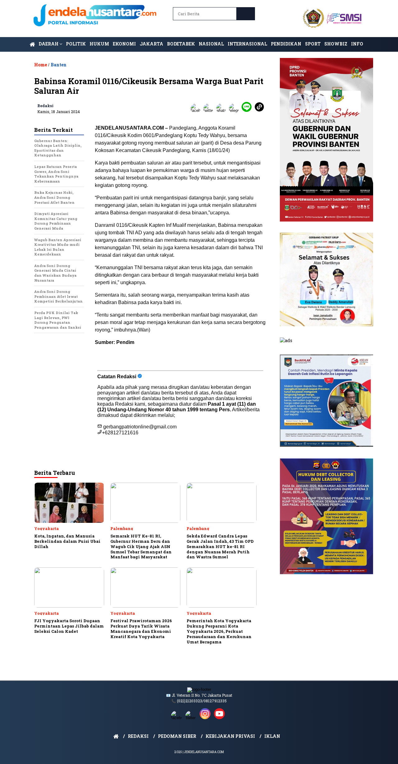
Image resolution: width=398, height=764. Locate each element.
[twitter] (191, 717)
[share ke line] (248, 110)
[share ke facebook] (197, 110)
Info (357, 44)
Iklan (272, 736)
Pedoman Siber (177, 736)
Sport (313, 44)
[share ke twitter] (209, 110)
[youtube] (220, 717)
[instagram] (206, 717)
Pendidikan (286, 44)
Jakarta (151, 44)
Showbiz (335, 44)
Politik (76, 44)
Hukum (99, 44)
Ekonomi (124, 44)
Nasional (211, 44)
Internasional (247, 44)
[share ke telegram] (235, 110)
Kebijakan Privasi (230, 736)
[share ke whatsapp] (222, 110)
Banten (59, 65)
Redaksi (45, 105)
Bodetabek (181, 44)
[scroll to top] (381, 754)
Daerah (49, 44)
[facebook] (177, 717)
